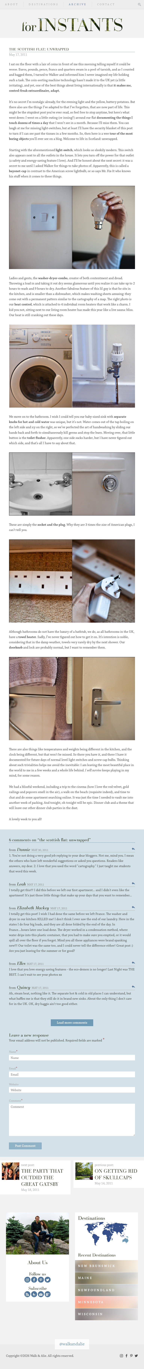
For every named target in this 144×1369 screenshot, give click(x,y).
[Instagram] (27, 1280)
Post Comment (25, 1146)
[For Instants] (72, 23)
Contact (106, 4)
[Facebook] (34, 1280)
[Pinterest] (41, 1280)
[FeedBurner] (34, 1294)
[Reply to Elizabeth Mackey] (133, 907)
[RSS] (27, 1294)
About (11, 4)
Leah (21, 884)
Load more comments (72, 1023)
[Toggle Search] (139, 4)
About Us (38, 1262)
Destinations (43, 4)
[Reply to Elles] (133, 962)
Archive (78, 4)
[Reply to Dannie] (133, 848)
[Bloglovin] (48, 1294)
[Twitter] (48, 1280)
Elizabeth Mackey (33, 908)
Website (14, 1084)
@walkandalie (72, 1344)
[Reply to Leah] (133, 883)
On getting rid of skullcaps (116, 1174)
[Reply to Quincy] (133, 986)
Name (12, 1052)
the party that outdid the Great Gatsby (42, 1177)
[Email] (41, 1294)
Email (12, 1068)
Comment (15, 1101)
